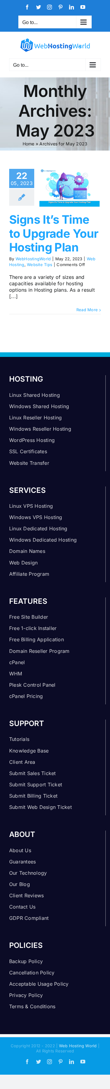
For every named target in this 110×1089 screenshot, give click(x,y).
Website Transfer (29, 463)
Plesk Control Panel (32, 685)
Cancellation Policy (32, 973)
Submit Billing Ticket (33, 796)
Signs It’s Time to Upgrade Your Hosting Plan (53, 233)
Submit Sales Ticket (32, 773)
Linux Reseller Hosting (35, 418)
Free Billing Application (36, 639)
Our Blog (19, 884)
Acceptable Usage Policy (39, 984)
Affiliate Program (29, 574)
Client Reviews (26, 895)
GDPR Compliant (29, 918)
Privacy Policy (26, 995)
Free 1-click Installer (33, 628)
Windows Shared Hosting (39, 406)
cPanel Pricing (26, 696)
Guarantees (22, 862)
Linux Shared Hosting (34, 395)
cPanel (17, 662)
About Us (20, 850)
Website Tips (39, 264)
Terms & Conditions (32, 1006)
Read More (87, 309)
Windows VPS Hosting (35, 517)
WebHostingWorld (33, 258)
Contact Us (22, 907)
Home (29, 143)
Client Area (22, 762)
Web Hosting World (78, 1045)
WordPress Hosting (32, 440)
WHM (15, 674)
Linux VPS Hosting (31, 506)
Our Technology (28, 873)
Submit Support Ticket (35, 784)
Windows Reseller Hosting (40, 429)
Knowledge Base (29, 751)
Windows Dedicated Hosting (43, 540)
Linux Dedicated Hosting (38, 528)
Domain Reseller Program (39, 651)
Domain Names (27, 551)
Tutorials (19, 739)
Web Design (23, 563)
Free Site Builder (28, 617)
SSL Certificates (28, 451)
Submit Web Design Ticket (40, 807)
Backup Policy (26, 961)
